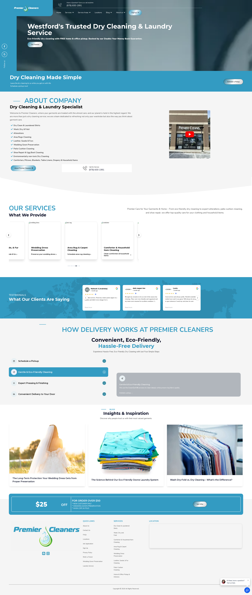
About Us (86, 526)
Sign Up (85, 548)
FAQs (85, 535)
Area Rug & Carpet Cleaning (120, 548)
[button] (73, 12)
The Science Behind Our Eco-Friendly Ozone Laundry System (124, 480)
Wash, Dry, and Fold (119, 534)
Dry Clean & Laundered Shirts (121, 527)
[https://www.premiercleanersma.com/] (46, 536)
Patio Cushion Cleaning (118, 568)
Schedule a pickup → (126, 393)
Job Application (88, 544)
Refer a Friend (87, 557)
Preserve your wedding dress (43, 254)
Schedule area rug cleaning (79, 254)
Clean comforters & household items (116, 255)
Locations (86, 539)
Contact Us (86, 530)
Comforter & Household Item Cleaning (123, 541)
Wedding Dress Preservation (119, 555)
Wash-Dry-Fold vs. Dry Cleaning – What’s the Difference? (201, 480)
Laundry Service (88, 566)
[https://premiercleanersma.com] (26, 8)
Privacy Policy (87, 553)
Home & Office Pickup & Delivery (122, 575)
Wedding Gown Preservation (92, 561)
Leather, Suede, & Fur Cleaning (121, 562)
